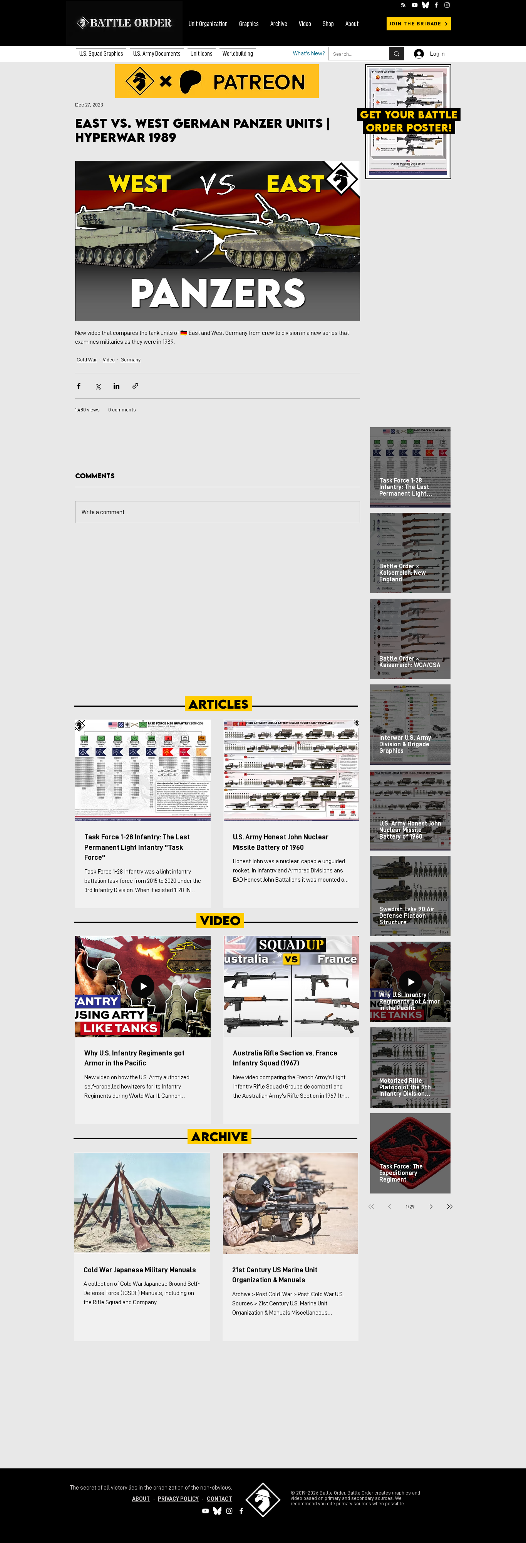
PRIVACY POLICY (178, 1499)
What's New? (309, 54)
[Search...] (396, 53)
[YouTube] (414, 5)
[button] (157, 50)
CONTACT (219, 1499)
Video (109, 359)
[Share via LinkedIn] (116, 385)
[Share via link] (135, 385)
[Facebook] (436, 5)
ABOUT (141, 1499)
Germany (131, 359)
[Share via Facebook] (78, 385)
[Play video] (217, 241)
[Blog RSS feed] (403, 5)
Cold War (87, 359)
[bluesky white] (425, 5)
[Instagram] (447, 5)
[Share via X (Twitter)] (97, 385)
